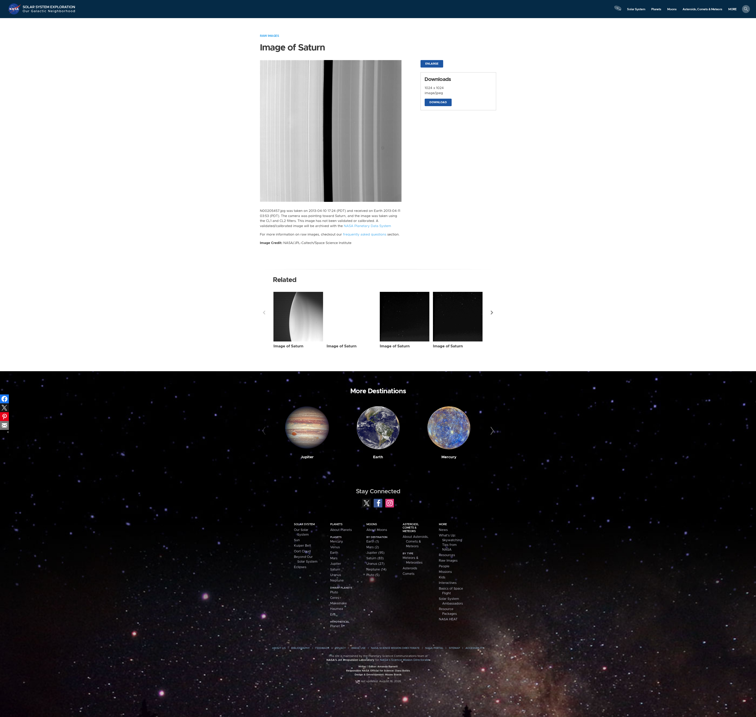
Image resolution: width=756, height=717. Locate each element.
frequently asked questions (364, 234)
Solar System (304, 524)
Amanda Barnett (387, 666)
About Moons (376, 529)
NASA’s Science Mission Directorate (404, 660)
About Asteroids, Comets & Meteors (415, 541)
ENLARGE (431, 63)
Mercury (448, 457)
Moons (371, 524)
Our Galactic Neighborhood (49, 12)
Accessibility (474, 648)
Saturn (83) (375, 558)
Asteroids (410, 568)
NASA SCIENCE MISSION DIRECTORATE (395, 648)
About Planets (341, 529)
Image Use (358, 648)
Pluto (334, 592)
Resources (447, 555)
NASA (14, 9)
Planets (336, 524)
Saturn (335, 569)
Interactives (448, 582)
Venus (335, 547)
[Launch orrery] (618, 10)
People (444, 566)
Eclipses (300, 567)
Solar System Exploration (49, 6)
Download (438, 102)
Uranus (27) (375, 563)
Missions (445, 571)
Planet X (336, 626)
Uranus (335, 575)
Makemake (338, 603)
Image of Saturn (288, 346)
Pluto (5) (373, 575)
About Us (279, 648)
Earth (378, 457)
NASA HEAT (448, 619)
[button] (732, 9)
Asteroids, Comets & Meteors (411, 528)
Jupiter (307, 457)
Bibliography (300, 648)
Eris (333, 614)
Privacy (340, 648)
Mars (333, 558)
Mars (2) (372, 547)
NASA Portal (434, 648)
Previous (264, 312)
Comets (408, 573)
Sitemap (454, 648)
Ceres (334, 597)
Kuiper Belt (302, 545)
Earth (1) (372, 541)
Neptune (337, 580)
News (443, 529)
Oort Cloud (302, 551)
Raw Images (269, 35)
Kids (442, 577)
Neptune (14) (376, 569)
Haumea (336, 608)
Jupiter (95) (375, 552)
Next (492, 312)
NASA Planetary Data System (367, 226)
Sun (297, 540)
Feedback (322, 648)
